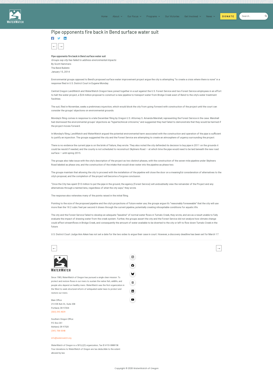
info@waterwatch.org (61, 338)
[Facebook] (52, 38)
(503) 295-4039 (58, 312)
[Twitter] (58, 38)
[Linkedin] (65, 38)
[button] (120, 16)
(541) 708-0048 (58, 330)
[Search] (266, 16)
